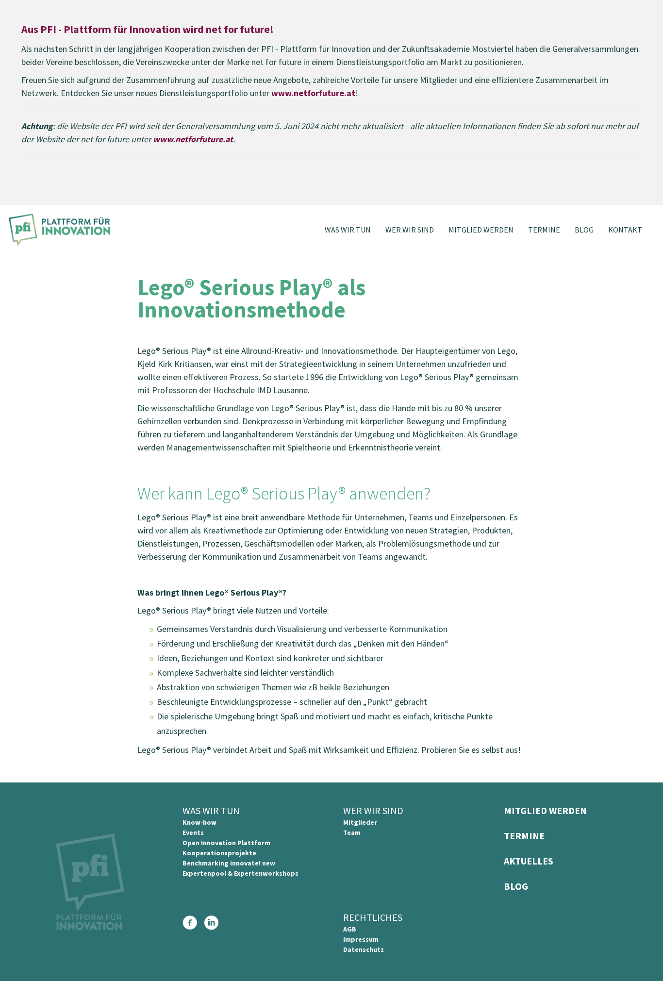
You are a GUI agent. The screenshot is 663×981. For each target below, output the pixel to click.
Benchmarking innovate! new (228, 863)
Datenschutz (363, 949)
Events (193, 832)
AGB (349, 929)
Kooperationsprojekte (219, 852)
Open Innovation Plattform (226, 842)
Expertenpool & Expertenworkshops (240, 873)
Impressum (361, 939)
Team (352, 832)
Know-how (199, 822)
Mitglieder (360, 822)
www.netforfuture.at (313, 93)
